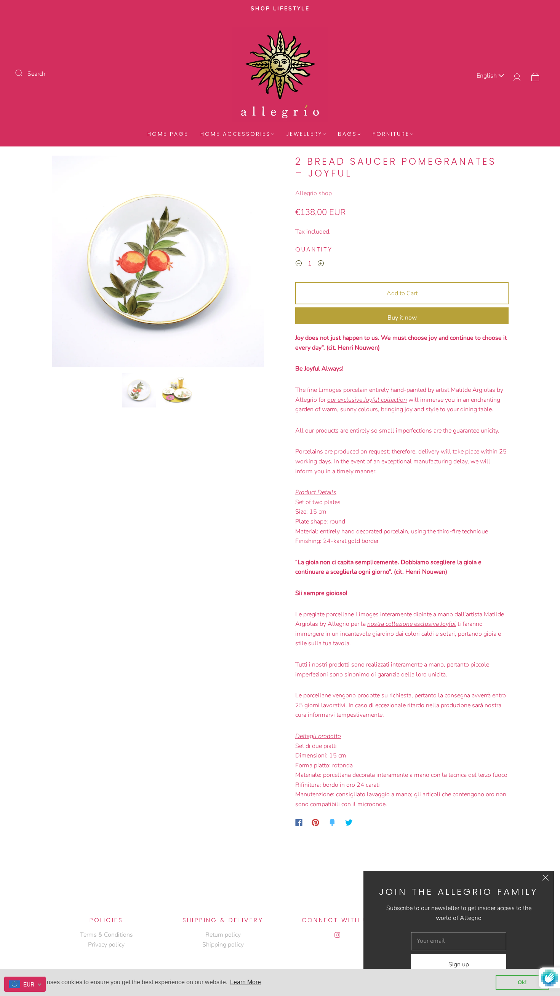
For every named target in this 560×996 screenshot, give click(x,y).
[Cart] (535, 75)
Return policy (223, 935)
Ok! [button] (522, 982)
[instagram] (337, 934)
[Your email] (458, 941)
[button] (73, 263)
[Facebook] (299, 822)
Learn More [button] (245, 982)
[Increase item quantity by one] (320, 264)
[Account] (517, 75)
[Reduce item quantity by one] (298, 264)
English (487, 76)
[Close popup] (545, 879)
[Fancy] (332, 822)
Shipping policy (223, 944)
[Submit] (23, 73)
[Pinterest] (315, 822)
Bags (347, 134)
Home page (167, 134)
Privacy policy (106, 944)
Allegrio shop (313, 193)
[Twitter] (349, 822)
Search (36, 74)
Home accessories (235, 134)
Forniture (391, 134)
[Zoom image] (158, 263)
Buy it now (402, 317)
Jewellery (304, 134)
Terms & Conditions (106, 935)
